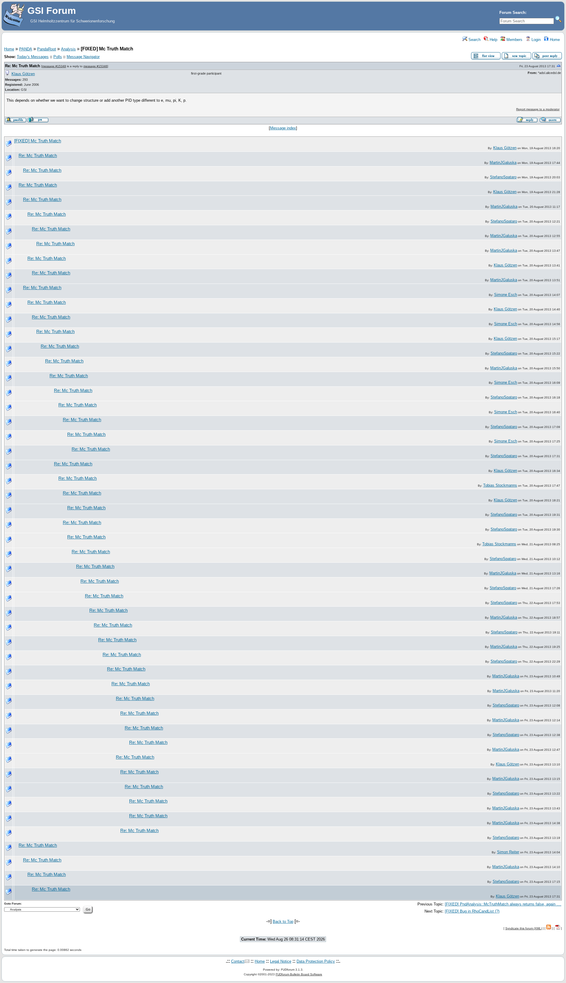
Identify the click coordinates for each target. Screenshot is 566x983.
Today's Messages (33, 57)
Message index (283, 128)
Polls (57, 57)
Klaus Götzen (23, 74)
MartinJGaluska (503, 162)
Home (554, 39)
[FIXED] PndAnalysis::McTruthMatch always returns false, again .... (503, 904)
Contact (237, 961)
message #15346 (95, 66)
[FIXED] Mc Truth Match (37, 141)
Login (535, 39)
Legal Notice (280, 961)
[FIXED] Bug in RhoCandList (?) (472, 911)
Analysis (68, 49)
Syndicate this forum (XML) (523, 928)
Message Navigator (83, 57)
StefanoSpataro (503, 177)
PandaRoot (46, 49)
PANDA (25, 49)
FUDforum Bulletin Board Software (299, 974)
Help (492, 39)
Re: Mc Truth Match (22, 66)
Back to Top (283, 921)
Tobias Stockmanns (500, 485)
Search (474, 39)
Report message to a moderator (538, 109)
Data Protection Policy (316, 961)
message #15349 (54, 66)
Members (513, 39)
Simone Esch (505, 294)
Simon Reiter (508, 852)
